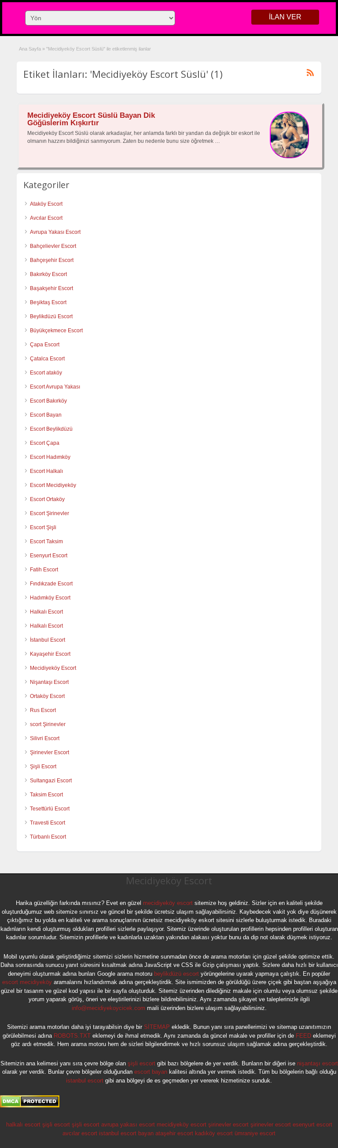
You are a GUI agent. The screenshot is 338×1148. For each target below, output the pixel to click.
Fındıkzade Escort (51, 584)
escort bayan (150, 1071)
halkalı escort (23, 1124)
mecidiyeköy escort (168, 903)
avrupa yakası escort (128, 1124)
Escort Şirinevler (49, 513)
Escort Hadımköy (50, 457)
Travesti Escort (47, 823)
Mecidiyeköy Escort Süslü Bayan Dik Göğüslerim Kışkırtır (91, 119)
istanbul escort (84, 1080)
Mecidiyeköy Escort (53, 668)
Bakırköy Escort (48, 274)
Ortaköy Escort (47, 696)
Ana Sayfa (30, 48)
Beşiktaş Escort (48, 302)
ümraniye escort (255, 1133)
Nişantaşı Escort (49, 682)
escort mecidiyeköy (27, 982)
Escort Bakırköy (48, 401)
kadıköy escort (214, 1133)
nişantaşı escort (317, 1063)
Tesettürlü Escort (50, 809)
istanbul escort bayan (126, 1133)
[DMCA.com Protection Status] (29, 1106)
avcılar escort (79, 1133)
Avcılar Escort (46, 218)
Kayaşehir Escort (50, 654)
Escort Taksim (46, 541)
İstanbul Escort (47, 640)
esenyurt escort (312, 1124)
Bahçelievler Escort (53, 246)
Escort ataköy (46, 373)
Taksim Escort (46, 795)
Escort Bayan (46, 415)
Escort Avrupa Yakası (55, 387)
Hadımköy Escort (50, 598)
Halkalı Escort (47, 612)
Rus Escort (43, 710)
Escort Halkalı (46, 471)
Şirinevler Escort (49, 752)
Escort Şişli (43, 527)
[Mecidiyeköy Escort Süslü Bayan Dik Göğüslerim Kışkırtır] (289, 156)
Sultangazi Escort (51, 780)
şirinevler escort (228, 1124)
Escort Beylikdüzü (51, 429)
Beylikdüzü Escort (51, 316)
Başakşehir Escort (51, 288)
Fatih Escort (44, 570)
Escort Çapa (44, 443)
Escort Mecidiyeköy (53, 485)
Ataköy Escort (46, 204)
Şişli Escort (43, 766)
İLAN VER (285, 17)
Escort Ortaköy (47, 499)
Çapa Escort (44, 344)
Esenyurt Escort (48, 555)
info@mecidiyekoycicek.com (108, 1008)
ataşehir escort (174, 1133)
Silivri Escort (44, 738)
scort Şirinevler (48, 724)
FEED (303, 1035)
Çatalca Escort (47, 359)
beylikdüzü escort (176, 973)
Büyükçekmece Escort (56, 330)
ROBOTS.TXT (72, 1035)
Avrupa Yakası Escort (55, 232)
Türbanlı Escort (48, 837)
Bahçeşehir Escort (51, 260)
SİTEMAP (157, 1027)
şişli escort (141, 1063)
